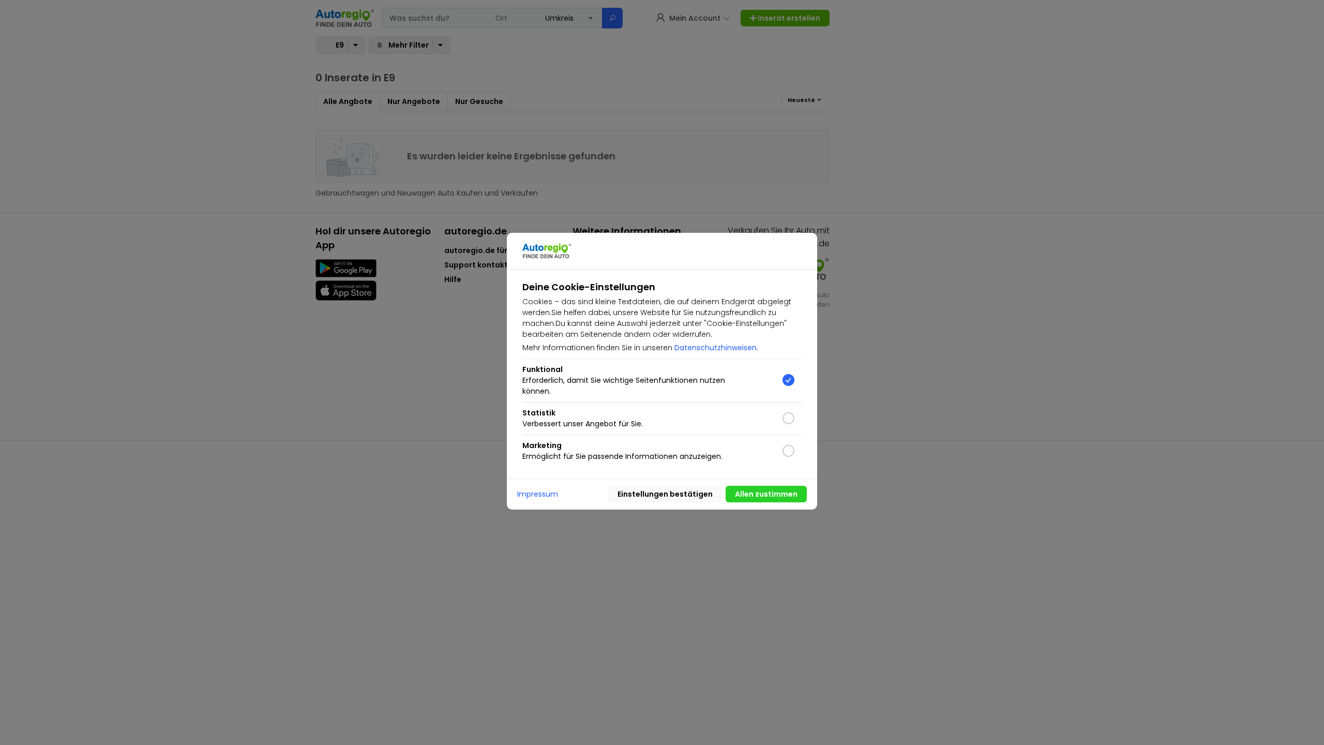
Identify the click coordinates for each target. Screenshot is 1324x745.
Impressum (537, 494)
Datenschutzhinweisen (715, 347)
